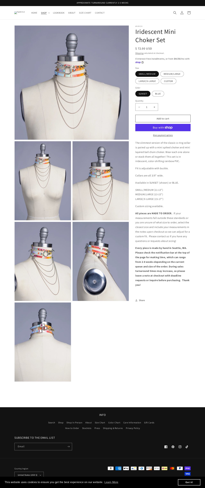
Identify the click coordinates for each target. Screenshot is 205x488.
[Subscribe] (68, 446)
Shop (60, 422)
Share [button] (142, 300)
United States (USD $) (27, 475)
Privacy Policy (133, 428)
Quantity (139, 100)
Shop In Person (74, 422)
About (88, 422)
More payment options (163, 135)
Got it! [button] (189, 482)
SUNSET (143, 93)
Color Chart (114, 422)
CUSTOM (168, 81)
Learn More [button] (111, 482)
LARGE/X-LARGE (147, 81)
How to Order (72, 428)
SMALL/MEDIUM (147, 73)
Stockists (86, 428)
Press (97, 428)
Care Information (132, 422)
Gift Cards (149, 422)
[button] (45, 12)
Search (51, 422)
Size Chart (100, 422)
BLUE (158, 93)
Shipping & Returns (113, 428)
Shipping (139, 53)
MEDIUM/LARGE (172, 73)
